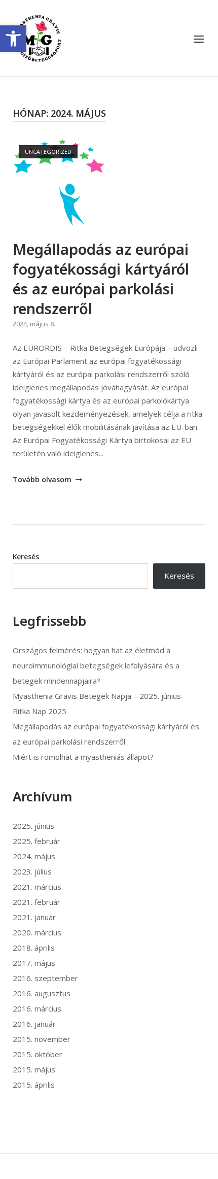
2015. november (41, 1039)
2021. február (36, 902)
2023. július (32, 871)
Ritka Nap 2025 (39, 711)
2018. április (34, 947)
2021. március (37, 887)
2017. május (34, 963)
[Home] (38, 37)
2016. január (34, 1024)
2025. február (36, 841)
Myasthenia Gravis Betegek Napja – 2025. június (97, 696)
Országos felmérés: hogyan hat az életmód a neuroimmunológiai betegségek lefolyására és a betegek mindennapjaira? (96, 665)
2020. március (37, 932)
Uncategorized (48, 151)
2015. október (37, 1054)
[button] (13, 38)
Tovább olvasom (43, 479)
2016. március (37, 1008)
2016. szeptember (45, 978)
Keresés (26, 556)
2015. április (34, 1085)
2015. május (34, 1069)
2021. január (34, 917)
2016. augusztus (41, 993)
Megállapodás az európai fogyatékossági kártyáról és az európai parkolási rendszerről (101, 278)
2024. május (34, 856)
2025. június (33, 826)
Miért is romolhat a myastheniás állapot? (83, 757)
